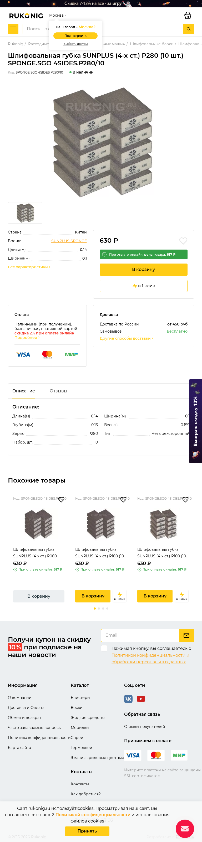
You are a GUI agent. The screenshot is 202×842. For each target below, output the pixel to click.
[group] (101, 142)
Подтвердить (75, 36)
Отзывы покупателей (144, 726)
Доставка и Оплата (26, 707)
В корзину (143, 269)
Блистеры (80, 697)
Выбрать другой (75, 44)
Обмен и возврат (24, 717)
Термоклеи (81, 747)
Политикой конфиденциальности (92, 814)
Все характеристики (28, 267)
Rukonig (15, 44)
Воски (77, 707)
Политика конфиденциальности (39, 737)
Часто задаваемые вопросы (35, 727)
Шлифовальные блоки (152, 44)
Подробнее (25, 337)
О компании (20, 697)
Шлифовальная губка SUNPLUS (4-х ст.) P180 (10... (100, 552)
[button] (95, 608)
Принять (87, 831)
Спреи (77, 737)
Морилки (80, 727)
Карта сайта (19, 747)
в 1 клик (146, 285)
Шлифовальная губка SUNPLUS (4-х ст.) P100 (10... (162, 552)
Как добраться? (86, 794)
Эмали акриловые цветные (97, 757)
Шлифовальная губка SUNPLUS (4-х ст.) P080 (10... (35, 553)
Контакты (80, 784)
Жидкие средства (88, 717)
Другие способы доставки (125, 338)
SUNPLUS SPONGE (69, 241)
